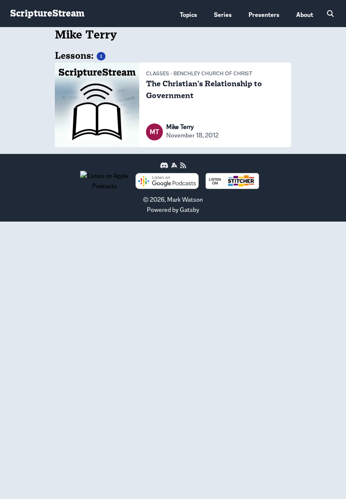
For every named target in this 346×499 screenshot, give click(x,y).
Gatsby (189, 210)
